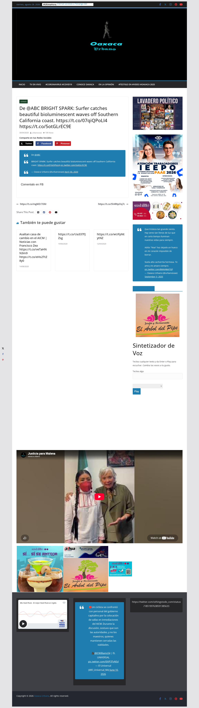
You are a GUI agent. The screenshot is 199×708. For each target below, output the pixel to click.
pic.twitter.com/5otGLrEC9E (73, 165)
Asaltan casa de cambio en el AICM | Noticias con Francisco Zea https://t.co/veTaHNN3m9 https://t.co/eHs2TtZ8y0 (33, 247)
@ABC (37, 154)
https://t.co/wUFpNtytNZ (111, 236)
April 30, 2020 (71, 171)
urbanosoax (37, 132)
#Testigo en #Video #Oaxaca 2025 (137, 84)
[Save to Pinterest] (3, 360)
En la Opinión (106, 84)
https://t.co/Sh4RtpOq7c (111, 204)
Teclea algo (138, 371)
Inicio (22, 84)
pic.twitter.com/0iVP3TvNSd (103, 661)
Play (136, 391)
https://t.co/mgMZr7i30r (33, 204)
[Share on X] (3, 348)
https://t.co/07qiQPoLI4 (49, 165)
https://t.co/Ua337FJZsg (72, 236)
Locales (24, 101)
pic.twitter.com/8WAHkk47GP (159, 269)
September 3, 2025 (154, 276)
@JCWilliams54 (102, 653)
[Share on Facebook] (3, 354)
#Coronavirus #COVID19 (59, 84)
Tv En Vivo (35, 84)
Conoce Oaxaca (85, 84)
